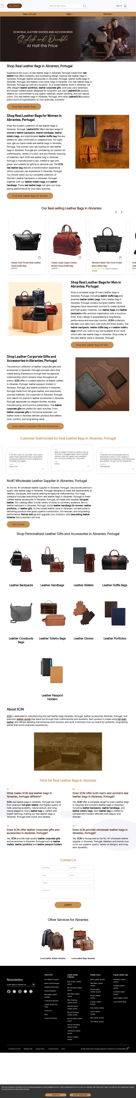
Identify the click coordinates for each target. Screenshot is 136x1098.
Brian (5, 464)
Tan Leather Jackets (97, 1022)
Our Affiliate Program (51, 979)
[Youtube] (25, 991)
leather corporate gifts (50, 87)
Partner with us (28, 514)
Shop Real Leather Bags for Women (30, 195)
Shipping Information (51, 987)
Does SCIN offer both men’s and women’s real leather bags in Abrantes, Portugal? (100, 794)
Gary (96, 464)
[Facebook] (9, 991)
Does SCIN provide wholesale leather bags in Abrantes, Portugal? (100, 831)
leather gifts (26, 508)
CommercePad (120, 1049)
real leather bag (15, 167)
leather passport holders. (49, 844)
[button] (33, 984)
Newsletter (15, 980)
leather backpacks (80, 327)
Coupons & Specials (51, 1001)
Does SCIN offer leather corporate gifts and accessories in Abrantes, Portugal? (33, 831)
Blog (45, 1014)
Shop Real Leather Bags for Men (92, 344)
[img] (21, 563)
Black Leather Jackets (97, 979)
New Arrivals (29, 14)
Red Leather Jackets (97, 1018)
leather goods (24, 719)
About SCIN (48, 975)
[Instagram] (20, 991)
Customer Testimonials (36, 438)
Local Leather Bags (119, 1002)
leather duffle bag (48, 136)
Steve (50, 462)
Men (70, 14)
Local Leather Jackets (120, 998)
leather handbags (45, 132)
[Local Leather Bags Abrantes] (83, 940)
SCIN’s (111, 320)
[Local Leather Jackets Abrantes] (53, 940)
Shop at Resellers (50, 991)
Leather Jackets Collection (72, 976)
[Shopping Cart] (125, 5)
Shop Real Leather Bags (24, 106)
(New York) (7, 466)
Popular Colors (95, 975)
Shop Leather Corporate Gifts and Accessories (35, 426)
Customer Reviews (50, 1018)
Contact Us (68, 860)
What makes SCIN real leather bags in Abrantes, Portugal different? (29, 794)
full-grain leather (30, 804)
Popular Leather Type (120, 975)
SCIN (60, 164)
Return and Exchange (51, 983)
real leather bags (33, 185)
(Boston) (51, 464)
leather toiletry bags (35, 181)
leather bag (36, 810)
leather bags (109, 309)
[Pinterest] (30, 991)
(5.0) (107, 269)
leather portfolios (29, 87)
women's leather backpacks (21, 132)
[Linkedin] (14, 991)
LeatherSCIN (74, 90)
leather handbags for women (68, 505)
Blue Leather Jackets (97, 1008)
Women (108, 14)
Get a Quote (18, 524)
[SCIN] (14, 6)
